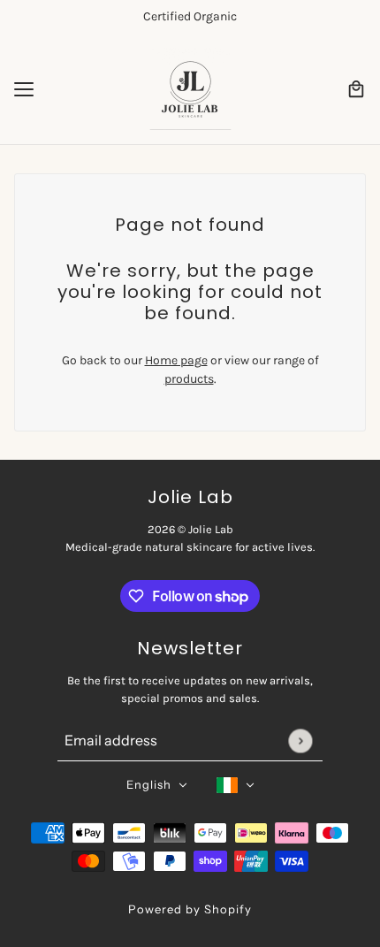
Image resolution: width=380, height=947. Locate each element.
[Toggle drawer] (24, 89)
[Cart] (356, 89)
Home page (176, 360)
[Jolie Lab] (190, 89)
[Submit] (300, 740)
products (189, 378)
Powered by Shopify (190, 909)
